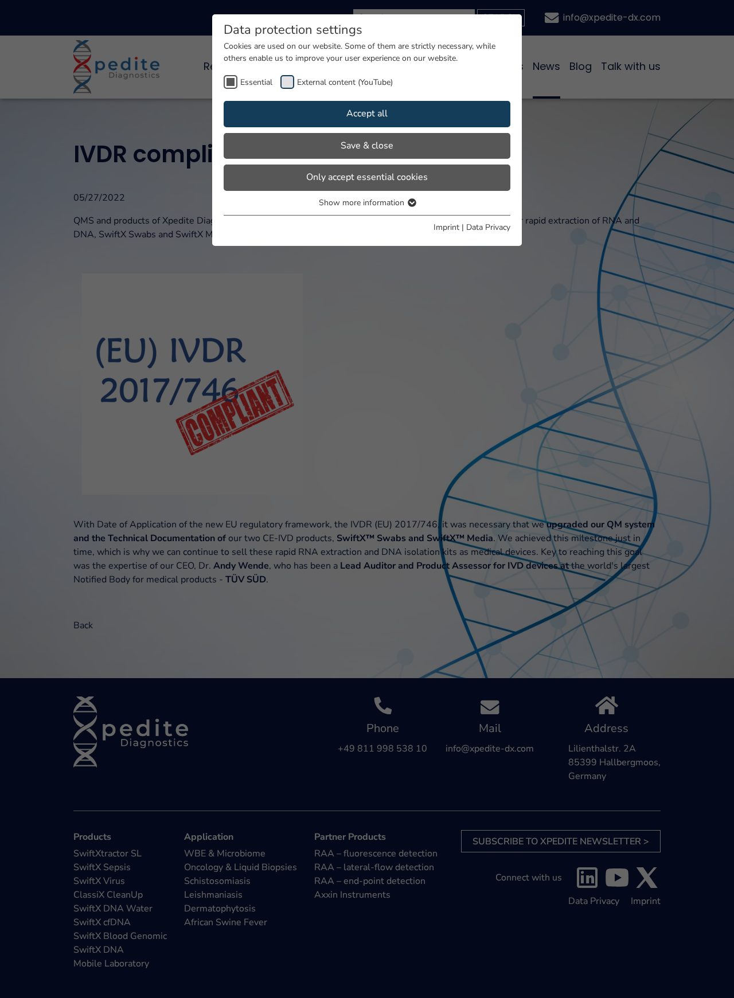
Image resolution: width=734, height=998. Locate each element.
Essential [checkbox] (256, 82)
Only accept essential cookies (367, 177)
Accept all (367, 113)
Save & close (367, 145)
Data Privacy (488, 227)
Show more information (363, 202)
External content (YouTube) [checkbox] (345, 82)
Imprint (446, 227)
